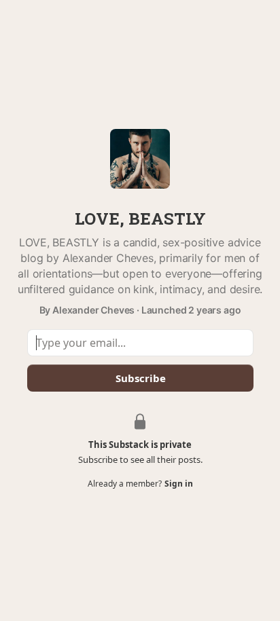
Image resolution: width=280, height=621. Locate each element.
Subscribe (140, 378)
